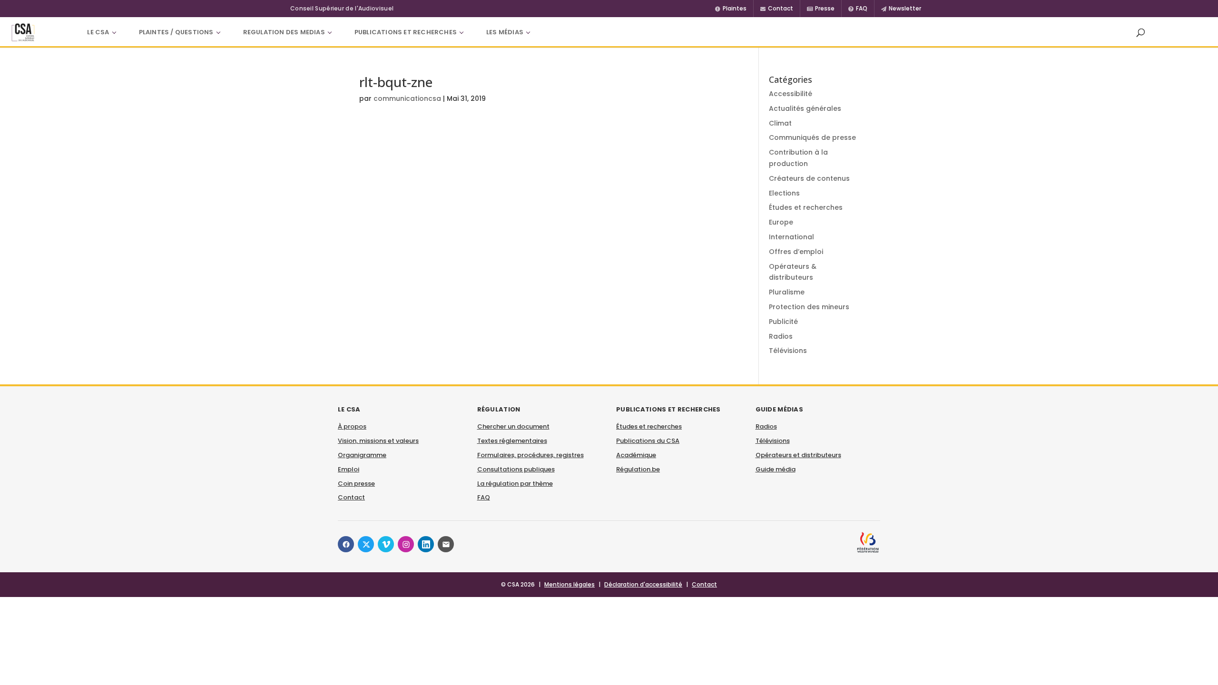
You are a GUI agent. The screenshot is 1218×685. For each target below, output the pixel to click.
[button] (1140, 32)
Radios (781, 336)
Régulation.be (638, 469)
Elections (784, 193)
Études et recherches (806, 207)
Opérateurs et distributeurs (798, 455)
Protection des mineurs (809, 307)
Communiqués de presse (812, 137)
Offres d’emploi (796, 251)
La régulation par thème (515, 483)
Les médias (504, 32)
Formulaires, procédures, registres (530, 455)
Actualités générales (805, 108)
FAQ (483, 497)
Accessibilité (790, 93)
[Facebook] (346, 544)
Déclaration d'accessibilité (643, 584)
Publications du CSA (647, 440)
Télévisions (788, 350)
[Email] (446, 544)
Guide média (776, 469)
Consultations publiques (516, 469)
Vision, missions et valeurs (378, 440)
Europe (781, 222)
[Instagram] (406, 544)
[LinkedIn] (426, 544)
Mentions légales (569, 584)
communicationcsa (407, 98)
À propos (352, 426)
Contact (351, 497)
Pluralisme (787, 292)
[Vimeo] (386, 544)
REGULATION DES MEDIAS (284, 32)
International (791, 237)
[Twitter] (366, 544)
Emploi (348, 469)
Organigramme (362, 455)
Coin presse (356, 483)
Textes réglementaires (512, 440)
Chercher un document (513, 426)
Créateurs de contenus (809, 178)
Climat (780, 123)
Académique (636, 455)
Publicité (783, 321)
